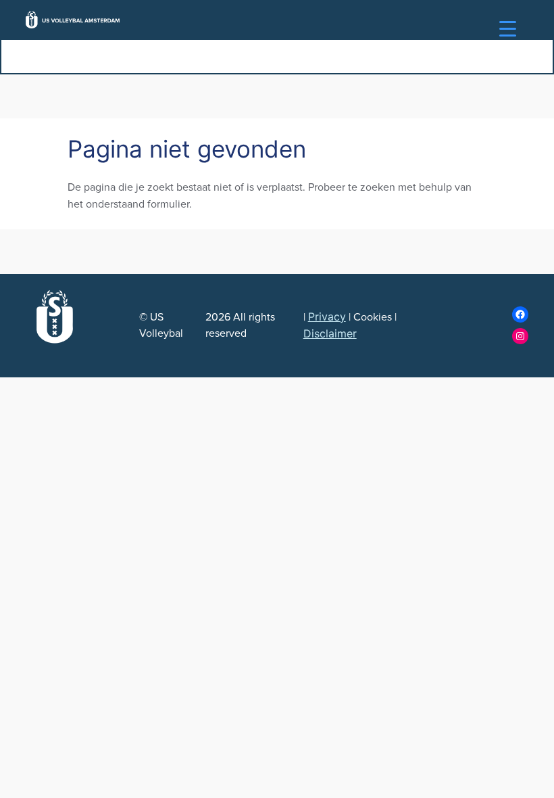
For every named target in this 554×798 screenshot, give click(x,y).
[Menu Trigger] (507, 28)
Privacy (327, 316)
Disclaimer (330, 333)
